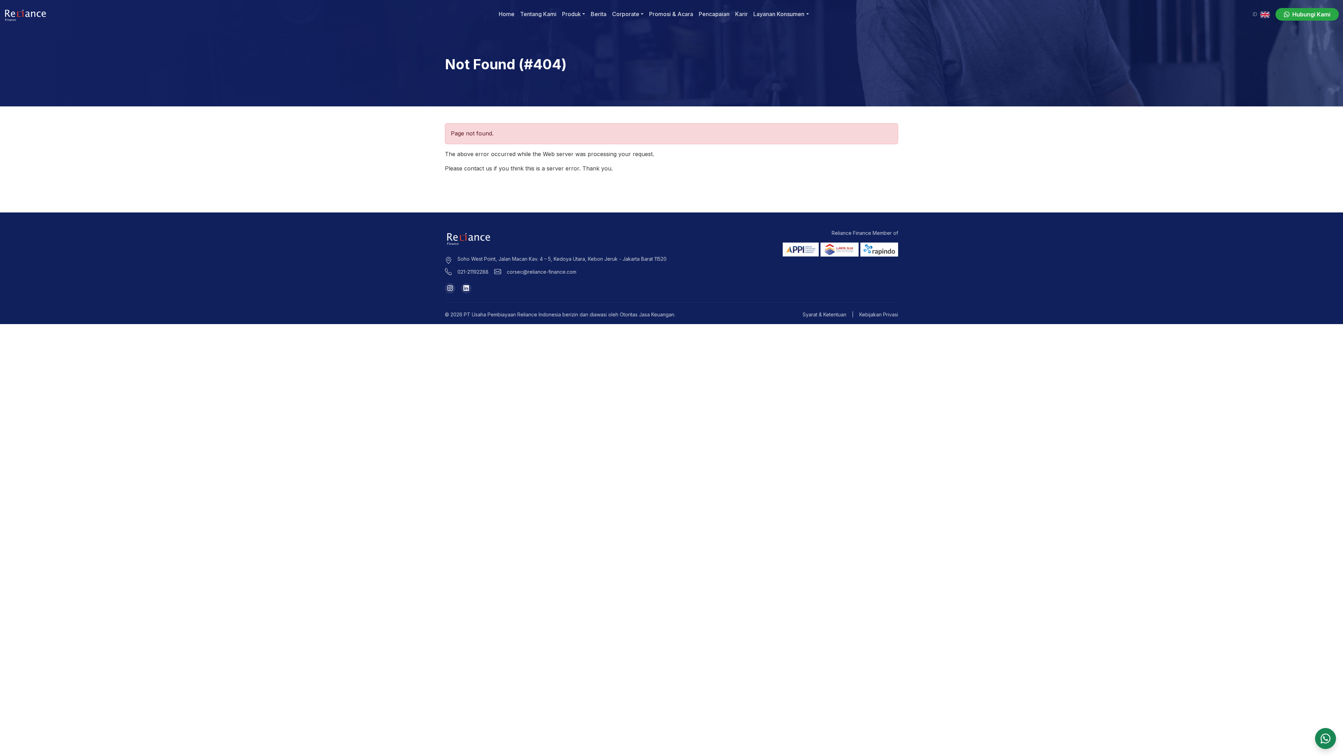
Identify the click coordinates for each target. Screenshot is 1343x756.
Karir (741, 14)
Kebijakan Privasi (878, 314)
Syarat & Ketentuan (824, 314)
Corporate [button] (625, 14)
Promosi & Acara (671, 14)
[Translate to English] (1265, 14)
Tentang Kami (538, 14)
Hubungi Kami (1310, 14)
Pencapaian (714, 14)
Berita (598, 14)
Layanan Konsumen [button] (778, 14)
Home (506, 14)
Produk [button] (571, 14)
